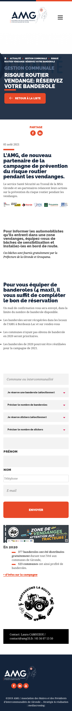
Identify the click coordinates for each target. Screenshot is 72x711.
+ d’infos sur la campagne (20, 574)
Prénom (11, 451)
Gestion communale (29, 68)
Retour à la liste (27, 98)
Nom (7, 469)
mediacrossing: (36, 705)
